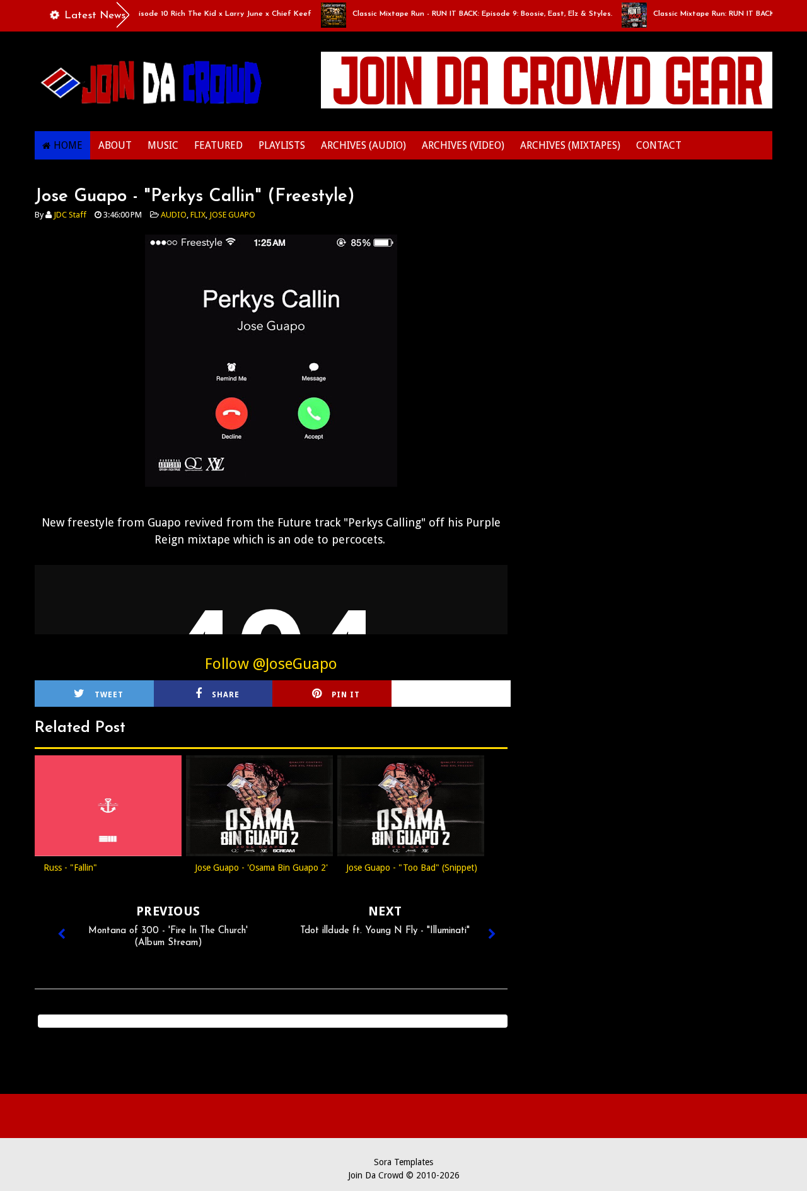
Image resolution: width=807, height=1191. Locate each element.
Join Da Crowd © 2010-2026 (404, 1175)
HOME (68, 145)
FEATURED (218, 145)
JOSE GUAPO (232, 214)
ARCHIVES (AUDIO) (363, 145)
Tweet (109, 694)
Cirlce (468, 694)
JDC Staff (70, 214)
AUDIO (174, 214)
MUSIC (163, 145)
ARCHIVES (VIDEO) (463, 145)
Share (226, 694)
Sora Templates (403, 1162)
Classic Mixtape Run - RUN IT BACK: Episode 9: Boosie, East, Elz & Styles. (468, 14)
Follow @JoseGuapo (271, 664)
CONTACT (659, 145)
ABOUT (115, 145)
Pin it (346, 694)
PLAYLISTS (281, 145)
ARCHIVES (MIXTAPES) (570, 145)
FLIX (198, 214)
